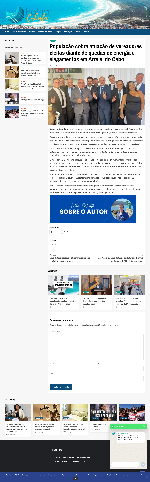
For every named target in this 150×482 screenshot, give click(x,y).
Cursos (77, 31)
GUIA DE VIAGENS (68, 457)
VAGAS (84, 462)
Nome (53, 363)
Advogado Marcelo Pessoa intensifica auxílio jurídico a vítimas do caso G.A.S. (30, 73)
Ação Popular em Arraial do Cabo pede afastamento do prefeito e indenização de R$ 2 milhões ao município (121, 258)
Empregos (68, 31)
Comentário (55, 331)
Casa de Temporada (19, 31)
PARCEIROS (24, 53)
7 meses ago (68, 432)
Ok (76, 478)
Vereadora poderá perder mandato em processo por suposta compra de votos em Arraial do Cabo (31, 59)
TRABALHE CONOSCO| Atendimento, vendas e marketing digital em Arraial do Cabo (63, 301)
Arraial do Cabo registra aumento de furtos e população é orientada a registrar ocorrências (70, 258)
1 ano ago (54, 65)
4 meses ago (11, 434)
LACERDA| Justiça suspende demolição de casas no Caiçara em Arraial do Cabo (96, 301)
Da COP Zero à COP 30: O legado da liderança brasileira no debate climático (32, 113)
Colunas (86, 31)
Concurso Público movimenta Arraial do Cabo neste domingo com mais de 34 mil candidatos (128, 301)
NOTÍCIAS (53, 41)
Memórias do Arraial (45, 31)
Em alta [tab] (18, 47)
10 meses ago (54, 307)
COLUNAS (23, 97)
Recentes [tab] (9, 47)
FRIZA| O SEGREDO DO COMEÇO (32, 100)
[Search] (143, 31)
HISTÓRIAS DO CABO (83, 457)
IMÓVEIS (23, 81)
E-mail (101, 363)
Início (7, 31)
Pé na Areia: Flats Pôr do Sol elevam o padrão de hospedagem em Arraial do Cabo (32, 86)
